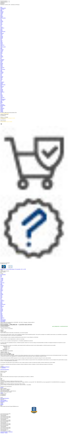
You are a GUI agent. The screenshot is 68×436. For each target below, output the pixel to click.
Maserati (1, 82)
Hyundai (1, 21)
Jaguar (1, 24)
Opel (1, 35)
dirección (1, 387)
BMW (1, 10)
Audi (1, 9)
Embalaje (1, 404)
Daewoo (1, 16)
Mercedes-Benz (2, 31)
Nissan (1, 34)
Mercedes (1, 60)
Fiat (1, 18)
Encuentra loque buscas (4, 122)
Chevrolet (1, 11)
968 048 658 (4, 367)
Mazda (1, 30)
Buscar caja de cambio (3, 116)
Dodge (1, 53)
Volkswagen (2, 67)
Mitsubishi (2, 33)
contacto (1, 111)
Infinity (1, 77)
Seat (1, 39)
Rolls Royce (2, 91)
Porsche (1, 36)
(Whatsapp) (7, 366)
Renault (1, 37)
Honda (1, 20)
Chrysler (1, 12)
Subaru (1, 42)
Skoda (1, 40)
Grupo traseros (2, 69)
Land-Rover (2, 104)
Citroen (1, 13)
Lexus (1, 28)
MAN (1, 29)
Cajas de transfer (3, 46)
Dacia (1, 15)
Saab (1, 92)
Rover (1, 38)
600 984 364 (4, 366)
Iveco (1, 23)
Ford (1, 19)
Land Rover (2, 27)
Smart (1, 41)
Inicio (1, 7)
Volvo (1, 45)
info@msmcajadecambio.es (4, 369)
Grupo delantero (3, 99)
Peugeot (1, 89)
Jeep (1, 25)
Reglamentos (2, 401)
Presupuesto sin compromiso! (5, 262)
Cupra (1, 14)
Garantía (1, 110)
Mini (1, 32)
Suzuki (1, 43)
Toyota (1, 44)
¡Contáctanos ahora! (3, 119)
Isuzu (1, 22)
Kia (1, 26)
